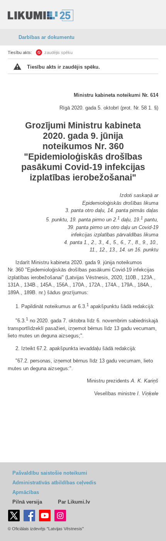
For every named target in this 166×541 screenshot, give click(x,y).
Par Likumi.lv (74, 502)
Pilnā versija (27, 502)
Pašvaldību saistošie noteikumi (49, 473)
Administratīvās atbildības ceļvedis (54, 482)
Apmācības (25, 492)
